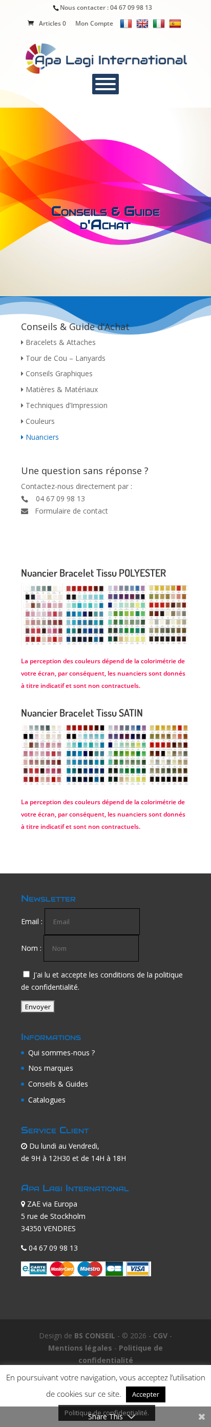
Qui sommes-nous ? (61, 1052)
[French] (127, 23)
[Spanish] (176, 23)
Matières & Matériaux (61, 389)
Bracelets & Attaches (60, 342)
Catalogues (47, 1100)
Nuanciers (41, 437)
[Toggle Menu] (105, 84)
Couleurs (39, 421)
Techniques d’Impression (66, 405)
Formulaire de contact (71, 511)
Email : (32, 921)
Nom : (31, 948)
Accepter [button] (145, 1394)
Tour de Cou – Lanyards (65, 358)
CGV (160, 1335)
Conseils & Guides (58, 1084)
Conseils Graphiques (58, 373)
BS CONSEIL (94, 1335)
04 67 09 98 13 (131, 7)
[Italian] (160, 23)
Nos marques (50, 1068)
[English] (143, 23)
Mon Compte (94, 23)
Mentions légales (80, 1348)
